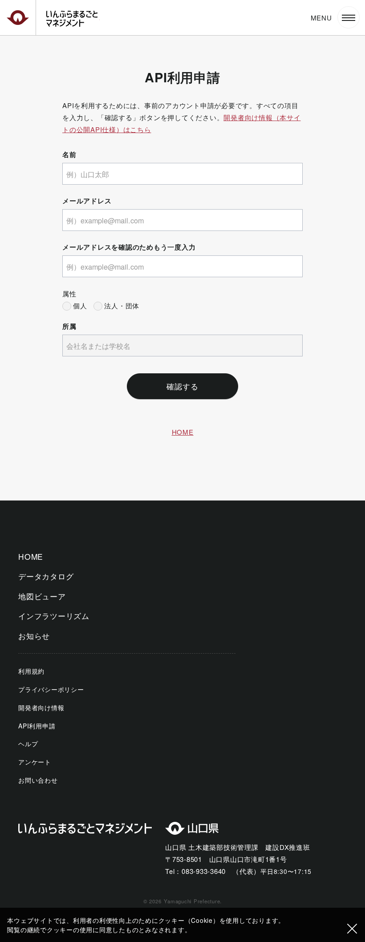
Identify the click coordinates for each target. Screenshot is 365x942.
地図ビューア (42, 596)
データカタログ (45, 576)
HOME (183, 432)
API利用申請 (36, 725)
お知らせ (34, 635)
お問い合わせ (38, 780)
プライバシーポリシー (51, 689)
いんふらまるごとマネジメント (73, 19)
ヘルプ (28, 743)
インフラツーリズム (53, 615)
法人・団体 (121, 305)
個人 (80, 305)
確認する (182, 386)
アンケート (34, 761)
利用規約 (31, 671)
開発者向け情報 (41, 707)
